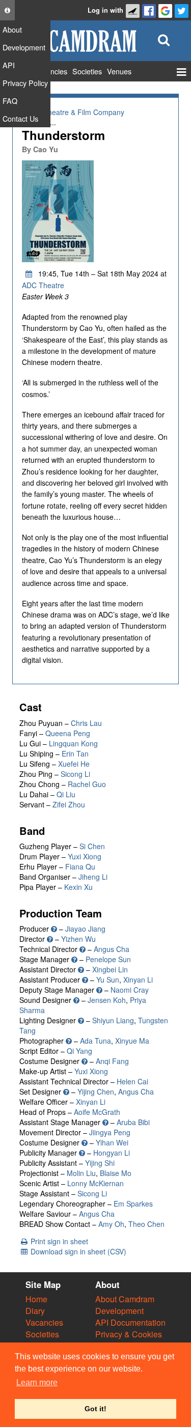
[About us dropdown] (7, 10)
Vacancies (44, 1322)
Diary (35, 1311)
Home (36, 1299)
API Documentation (130, 1322)
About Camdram (124, 1299)
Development (119, 1311)
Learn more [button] (37, 1382)
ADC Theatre (43, 285)
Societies (42, 1334)
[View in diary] (29, 273)
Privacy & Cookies (128, 1334)
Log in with (105, 10)
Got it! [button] (95, 1409)
